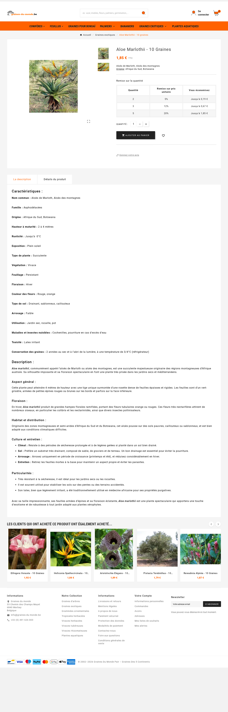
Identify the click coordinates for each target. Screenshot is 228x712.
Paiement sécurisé (108, 616)
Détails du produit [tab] (55, 179)
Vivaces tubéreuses (72, 626)
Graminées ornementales (75, 611)
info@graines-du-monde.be (26, 615)
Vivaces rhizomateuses (74, 631)
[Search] (143, 13)
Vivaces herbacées (72, 621)
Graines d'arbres (71, 601)
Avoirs (138, 611)
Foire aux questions (109, 635)
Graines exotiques (72, 606)
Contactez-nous (107, 631)
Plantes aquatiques (72, 635)
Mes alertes (141, 626)
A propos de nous (107, 611)
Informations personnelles (149, 601)
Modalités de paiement (110, 626)
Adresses (140, 616)
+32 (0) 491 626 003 (22, 620)
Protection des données (111, 621)
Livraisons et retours (109, 601)
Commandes (141, 606)
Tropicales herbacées (73, 616)
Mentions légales (107, 606)
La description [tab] (22, 179)
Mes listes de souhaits (147, 621)
